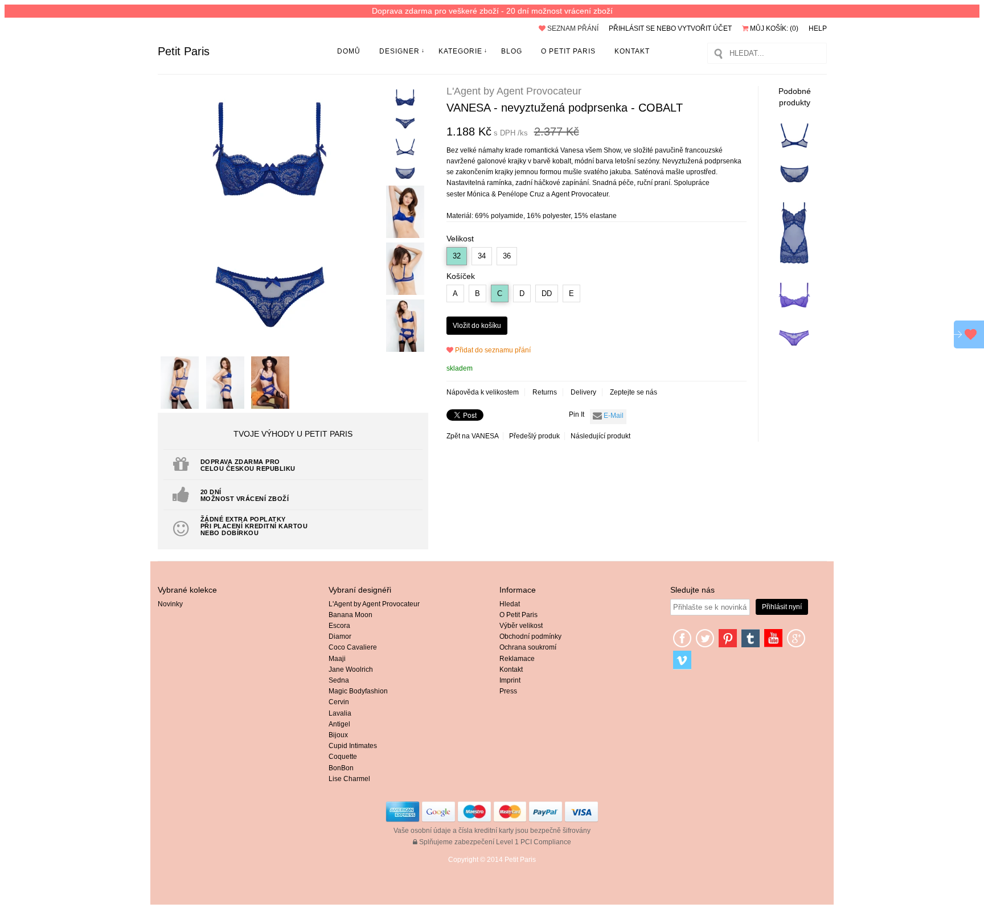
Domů (348, 51)
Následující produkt (600, 436)
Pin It (576, 414)
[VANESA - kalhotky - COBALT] (794, 183)
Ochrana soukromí (527, 647)
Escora (339, 626)
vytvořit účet (705, 28)
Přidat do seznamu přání (492, 350)
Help (818, 28)
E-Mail (613, 416)
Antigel (339, 724)
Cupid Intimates (353, 746)
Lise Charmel (349, 779)
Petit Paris (184, 51)
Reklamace (517, 659)
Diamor (340, 636)
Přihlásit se (632, 28)
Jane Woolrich (351, 669)
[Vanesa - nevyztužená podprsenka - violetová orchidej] (794, 345)
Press (508, 691)
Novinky (170, 604)
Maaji (337, 659)
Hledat (509, 604)
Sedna (339, 680)
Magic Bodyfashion (358, 691)
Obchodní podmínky (530, 636)
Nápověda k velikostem (482, 392)
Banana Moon (350, 615)
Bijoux (338, 735)
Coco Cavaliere (353, 647)
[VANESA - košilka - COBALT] (794, 264)
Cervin (339, 702)
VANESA (485, 436)
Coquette (343, 757)
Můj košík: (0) (773, 28)
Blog (511, 51)
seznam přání (572, 28)
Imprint (509, 680)
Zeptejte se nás (633, 392)
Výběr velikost (521, 626)
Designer (399, 51)
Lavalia (340, 713)
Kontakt (632, 51)
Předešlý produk (534, 436)
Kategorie (460, 51)
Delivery (583, 392)
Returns (544, 392)
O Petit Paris (568, 51)
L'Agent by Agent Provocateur (374, 604)
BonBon (341, 768)
